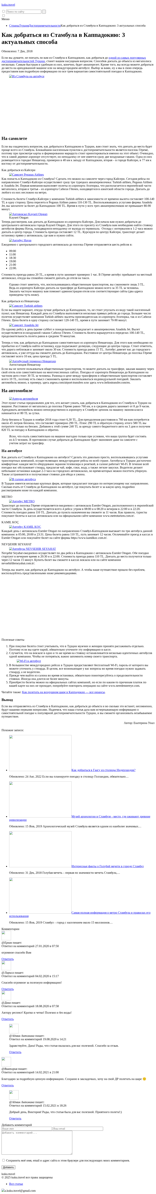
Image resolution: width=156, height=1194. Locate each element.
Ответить (8, 959)
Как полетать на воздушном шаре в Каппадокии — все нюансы (63, 692)
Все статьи (16, 1183)
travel (8, 4)
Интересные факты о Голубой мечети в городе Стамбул (108, 866)
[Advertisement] (78, 105)
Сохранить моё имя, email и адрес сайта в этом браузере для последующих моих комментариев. (68, 1160)
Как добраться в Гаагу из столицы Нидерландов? (103, 770)
